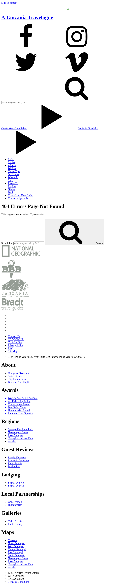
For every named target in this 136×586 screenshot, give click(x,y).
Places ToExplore (13, 185)
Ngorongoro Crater (18, 432)
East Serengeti (15, 552)
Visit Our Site (15, 342)
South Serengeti (16, 555)
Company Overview (18, 373)
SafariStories (11, 161)
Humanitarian (15, 504)
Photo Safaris (15, 463)
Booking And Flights (19, 382)
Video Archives (16, 521)
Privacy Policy (15, 345)
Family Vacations (17, 457)
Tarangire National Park (20, 438)
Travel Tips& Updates (14, 173)
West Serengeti (16, 546)
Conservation (15, 501)
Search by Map (16, 485)
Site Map (12, 351)
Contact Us (14, 336)
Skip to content (9, 2)
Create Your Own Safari (14, 128)
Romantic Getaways (18, 460)
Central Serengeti (17, 549)
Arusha (12, 441)
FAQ (10, 348)
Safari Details (15, 376)
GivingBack (11, 191)
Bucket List (14, 466)
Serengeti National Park (20, 429)
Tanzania (12, 540)
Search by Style (16, 482)
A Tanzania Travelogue (27, 17)
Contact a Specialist (18, 198)
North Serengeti (16, 543)
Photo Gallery (15, 524)
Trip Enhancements (18, 379)
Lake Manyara (15, 435)
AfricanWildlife (12, 167)
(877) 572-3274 (16, 339)
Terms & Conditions (18, 581)
